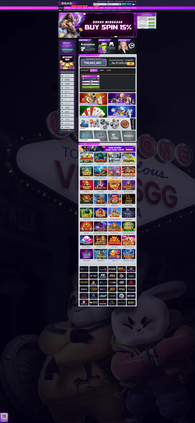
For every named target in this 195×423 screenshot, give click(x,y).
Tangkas (114, 8)
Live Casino (108, 8)
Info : (60, 10)
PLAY (85, 87)
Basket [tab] (102, 70)
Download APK (102, 1)
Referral (128, 8)
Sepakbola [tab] (94, 70)
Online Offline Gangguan (67, 130)
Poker (96, 8)
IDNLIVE (85, 8)
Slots (79, 8)
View (130, 62)
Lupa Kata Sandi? (129, 1)
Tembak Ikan (121, 8)
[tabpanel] (108, 82)
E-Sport (74, 8)
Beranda (61, 8)
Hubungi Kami (120, 1)
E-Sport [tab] (109, 70)
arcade (91, 8)
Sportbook (67, 8)
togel (102, 8)
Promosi (134, 8)
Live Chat (111, 1)
